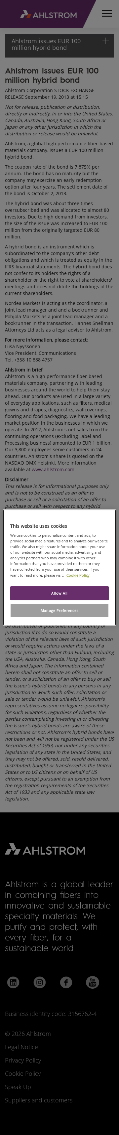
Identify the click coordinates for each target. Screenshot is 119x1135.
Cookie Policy (78, 575)
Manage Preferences (59, 610)
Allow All (59, 593)
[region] (59, 567)
